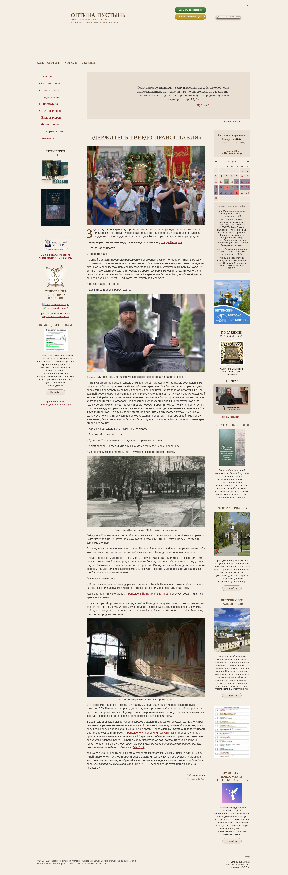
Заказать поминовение (190, 10)
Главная (46, 76)
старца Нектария (171, 242)
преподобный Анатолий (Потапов (148, 593)
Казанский (71, 62)
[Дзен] (90, 28)
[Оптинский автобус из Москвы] (232, 323)
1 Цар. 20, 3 (140, 764)
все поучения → (232, 121)
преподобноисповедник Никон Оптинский (152, 732)
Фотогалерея (50, 124)
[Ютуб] (77, 28)
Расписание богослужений (192, 16)
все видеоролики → (232, 417)
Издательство (50, 97)
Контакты (48, 138)
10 (64, 228)
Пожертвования (52, 131)
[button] (94, 95)
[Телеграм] (86, 28)
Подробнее (55, 392)
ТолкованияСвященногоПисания (55, 295)
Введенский (89, 62)
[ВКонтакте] (72, 28)
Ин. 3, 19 (139, 747)
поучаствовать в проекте (55, 316)
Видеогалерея (51, 117)
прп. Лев (203, 105)
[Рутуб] (81, 28)
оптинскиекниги (55, 153)
